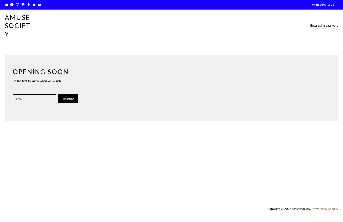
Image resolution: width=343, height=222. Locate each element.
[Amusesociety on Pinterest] (23, 5)
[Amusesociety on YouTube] (39, 5)
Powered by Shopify (325, 208)
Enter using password (324, 25)
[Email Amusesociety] (6, 5)
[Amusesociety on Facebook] (12, 5)
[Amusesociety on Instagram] (17, 5)
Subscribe (68, 99)
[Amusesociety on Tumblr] (28, 5)
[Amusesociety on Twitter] (34, 5)
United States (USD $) (323, 4)
